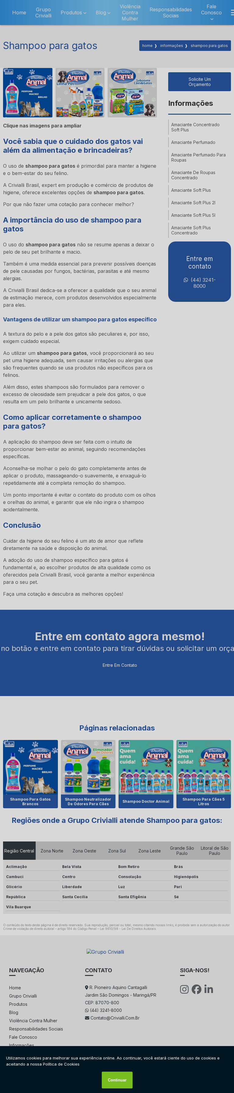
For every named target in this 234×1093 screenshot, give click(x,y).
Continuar (117, 1080)
